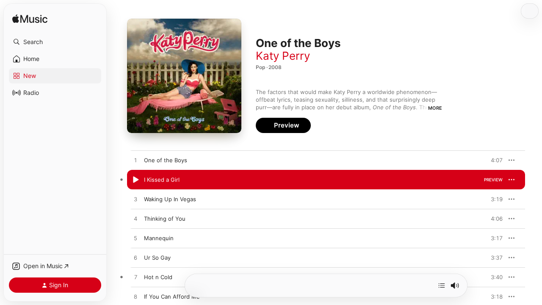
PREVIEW (493, 160)
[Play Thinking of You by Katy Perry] (135, 219)
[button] (55, 42)
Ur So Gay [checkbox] (157, 257)
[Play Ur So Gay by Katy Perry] (135, 258)
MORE (435, 108)
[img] (29, 19)
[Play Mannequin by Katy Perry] (135, 238)
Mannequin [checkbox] (159, 238)
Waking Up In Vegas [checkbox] (170, 199)
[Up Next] (442, 285)
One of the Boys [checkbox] (165, 160)
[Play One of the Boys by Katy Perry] (135, 160)
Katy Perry (283, 55)
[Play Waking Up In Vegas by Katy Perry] (135, 199)
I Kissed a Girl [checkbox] (162, 179)
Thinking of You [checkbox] (164, 218)
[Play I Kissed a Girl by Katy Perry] (135, 180)
